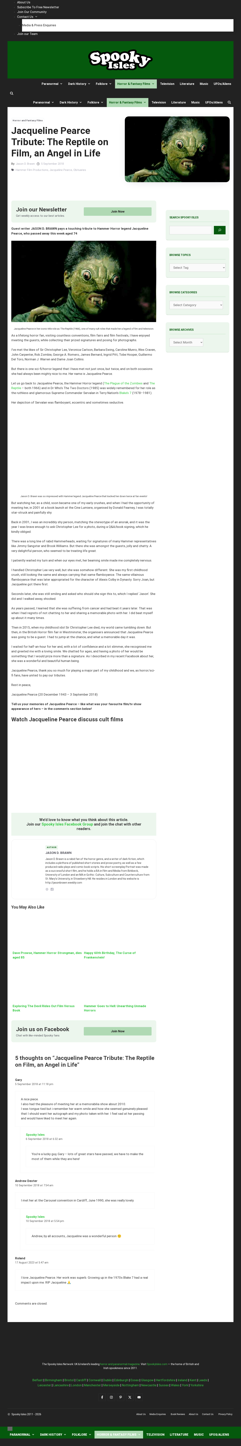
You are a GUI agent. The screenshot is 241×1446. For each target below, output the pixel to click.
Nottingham (130, 1385)
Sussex (164, 1385)
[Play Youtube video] (83, 767)
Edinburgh (121, 1380)
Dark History (77, 84)
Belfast (37, 1380)
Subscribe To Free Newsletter (38, 7)
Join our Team (27, 34)
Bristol (69, 1380)
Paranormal (50, 84)
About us (141, 1414)
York (185, 1385)
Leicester (44, 1385)
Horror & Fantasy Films (133, 84)
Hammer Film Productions (32, 170)
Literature (187, 84)
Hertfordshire (165, 1380)
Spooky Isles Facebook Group (67, 824)
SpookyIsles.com (157, 1364)
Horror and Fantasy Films (28, 120)
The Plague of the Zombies (123, 383)
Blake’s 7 (125, 393)
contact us (208, 1414)
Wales (175, 1385)
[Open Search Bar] (12, 93)
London (76, 1385)
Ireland (182, 1380)
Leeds (202, 1380)
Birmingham (53, 1380)
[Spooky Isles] (21, 84)
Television (167, 84)
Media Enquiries (157, 1414)
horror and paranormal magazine (120, 1364)
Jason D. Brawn (25, 163)
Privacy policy (225, 1414)
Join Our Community (32, 12)
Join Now (118, 211)
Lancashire (61, 1385)
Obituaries (79, 170)
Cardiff (81, 1380)
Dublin (107, 1380)
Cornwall (94, 1380)
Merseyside (111, 1385)
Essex (134, 1380)
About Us (23, 2)
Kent (193, 1380)
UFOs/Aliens (222, 84)
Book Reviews (178, 1414)
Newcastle (148, 1385)
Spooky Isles (35, 1135)
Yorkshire (197, 1385)
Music (204, 84)
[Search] (220, 230)
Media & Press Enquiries (39, 25)
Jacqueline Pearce (61, 170)
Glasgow (147, 1380)
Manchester (92, 1385)
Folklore (102, 84)
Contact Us (25, 17)
